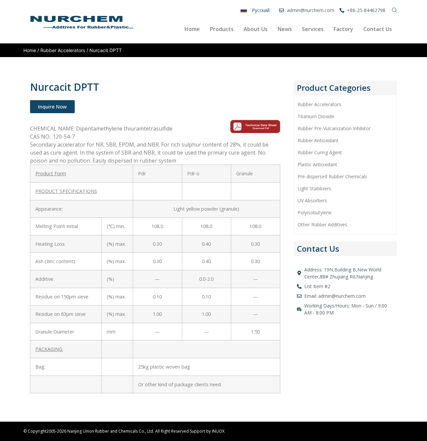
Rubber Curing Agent (320, 152)
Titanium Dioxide (316, 116)
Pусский (261, 10)
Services (313, 29)
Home (192, 29)
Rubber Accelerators (62, 50)
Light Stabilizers (314, 188)
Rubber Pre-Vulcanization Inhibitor (334, 128)
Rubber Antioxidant (318, 140)
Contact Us (377, 29)
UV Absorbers (312, 200)
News (285, 29)
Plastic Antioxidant (317, 164)
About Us (256, 29)
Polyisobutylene (315, 212)
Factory (343, 29)
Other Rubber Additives (322, 224)
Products (222, 29)
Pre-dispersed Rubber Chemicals (332, 176)
